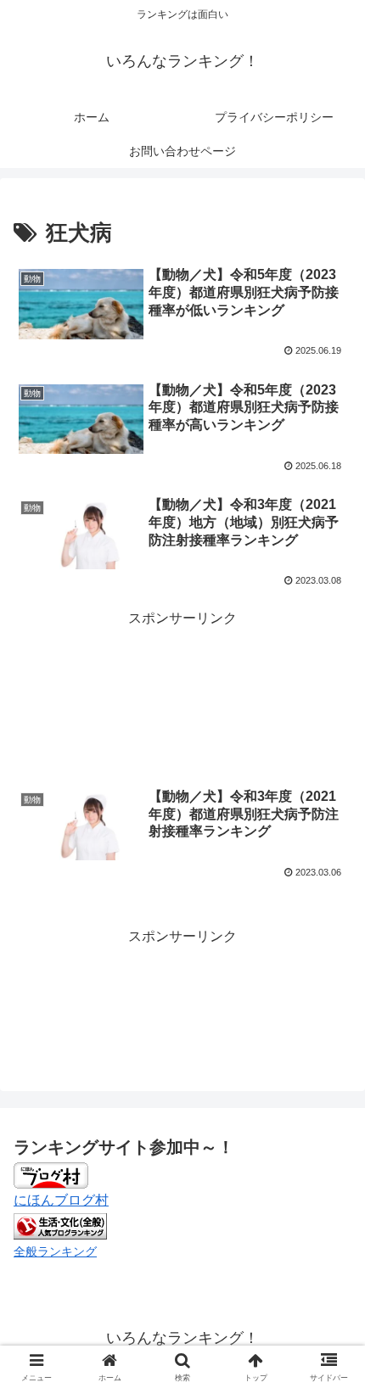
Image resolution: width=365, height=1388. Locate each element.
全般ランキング (55, 1251)
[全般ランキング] (60, 1224)
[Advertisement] (182, 675)
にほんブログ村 (61, 1200)
